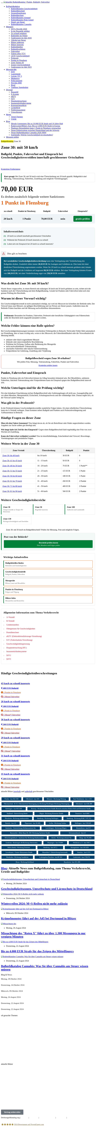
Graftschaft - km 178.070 (81, 857)
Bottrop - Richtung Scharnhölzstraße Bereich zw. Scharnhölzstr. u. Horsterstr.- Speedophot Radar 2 (40, 1072)
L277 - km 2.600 (7, 1102)
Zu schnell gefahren (19, 33)
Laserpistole (15, 74)
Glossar (9, 90)
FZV (13, 99)
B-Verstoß (10, 621)
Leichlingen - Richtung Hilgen (56, 828)
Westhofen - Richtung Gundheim (17, 857)
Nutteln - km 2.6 (10, 823)
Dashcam (16, 1058)
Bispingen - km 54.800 (55, 843)
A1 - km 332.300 (8, 1068)
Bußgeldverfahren (18, 49)
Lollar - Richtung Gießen (57, 823)
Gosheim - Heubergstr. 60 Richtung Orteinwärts (22, 843)
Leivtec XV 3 (16, 76)
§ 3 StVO (13, 1022)
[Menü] (2, 2)
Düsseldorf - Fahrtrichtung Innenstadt (55, 852)
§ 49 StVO (5, 1020)
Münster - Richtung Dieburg (56, 799)
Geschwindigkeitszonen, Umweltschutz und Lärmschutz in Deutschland (46, 888)
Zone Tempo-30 (17, 63)
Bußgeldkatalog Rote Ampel (22, 20)
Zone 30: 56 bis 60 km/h (12, 476)
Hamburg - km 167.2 (50, 847)
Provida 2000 (16, 83)
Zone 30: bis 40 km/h (10, 455)
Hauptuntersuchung (18, 101)
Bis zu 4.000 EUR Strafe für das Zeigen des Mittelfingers (37, 951)
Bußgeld (19, 1047)
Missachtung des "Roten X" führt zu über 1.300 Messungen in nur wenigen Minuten (34, 999)
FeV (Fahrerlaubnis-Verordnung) (19, 640)
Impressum (34, 1118)
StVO (8, 659)
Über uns (24, 1118)
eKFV (13, 96)
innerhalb (17, 791)
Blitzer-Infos (14, 599)
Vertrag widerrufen (12, 1112)
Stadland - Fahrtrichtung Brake (17, 813)
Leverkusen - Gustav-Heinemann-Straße (19, 852)
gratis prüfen (83, 218)
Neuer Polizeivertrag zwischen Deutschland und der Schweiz (35, 130)
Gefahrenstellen (12, 625)
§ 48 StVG (14, 1020)
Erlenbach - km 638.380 (84, 804)
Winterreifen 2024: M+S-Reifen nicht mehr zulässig (34, 903)
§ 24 (15, 1051)
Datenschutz (61, 1118)
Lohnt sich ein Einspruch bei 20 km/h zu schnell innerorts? (30, 244)
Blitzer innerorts (17, 45)
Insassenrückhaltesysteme (21, 103)
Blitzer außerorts (17, 42)
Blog (8, 121)
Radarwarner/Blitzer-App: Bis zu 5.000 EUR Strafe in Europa (35, 126)
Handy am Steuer (18, 22)
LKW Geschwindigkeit (20, 56)
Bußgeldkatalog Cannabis (21, 24)
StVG (8, 655)
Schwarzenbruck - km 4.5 (77, 833)
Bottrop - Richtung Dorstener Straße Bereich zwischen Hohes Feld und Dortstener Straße (61, 809)
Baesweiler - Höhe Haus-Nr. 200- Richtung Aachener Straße (30, 833)
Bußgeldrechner (17, 15)
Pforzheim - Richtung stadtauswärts (17, 818)
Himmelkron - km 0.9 (83, 828)
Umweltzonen (16, 112)
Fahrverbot (15, 51)
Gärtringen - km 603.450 (13, 809)
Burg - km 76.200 (85, 838)
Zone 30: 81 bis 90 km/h (12, 491)
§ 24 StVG (5, 1022)
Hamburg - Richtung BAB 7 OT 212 (79, 818)
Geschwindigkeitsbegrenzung (18, 644)
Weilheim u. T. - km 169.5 (81, 843)
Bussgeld (14, 92)
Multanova (15, 78)
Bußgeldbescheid (18, 11)
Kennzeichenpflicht (18, 105)
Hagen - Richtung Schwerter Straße (51, 813)
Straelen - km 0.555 (83, 852)
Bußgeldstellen (17, 47)
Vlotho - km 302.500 (11, 799)
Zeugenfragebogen (18, 13)
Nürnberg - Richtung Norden (12, 1106)
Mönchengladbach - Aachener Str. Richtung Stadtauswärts (24, 838)
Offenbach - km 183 (32, 799)
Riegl (13, 85)
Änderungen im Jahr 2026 (21, 38)
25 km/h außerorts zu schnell (12, 1060)
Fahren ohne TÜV (18, 54)
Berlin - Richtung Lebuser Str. (62, 838)
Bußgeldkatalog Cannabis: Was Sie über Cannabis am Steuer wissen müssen (30, 1011)
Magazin (9, 27)
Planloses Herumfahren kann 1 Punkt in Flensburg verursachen (36, 128)
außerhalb (28, 791)
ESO (13, 72)
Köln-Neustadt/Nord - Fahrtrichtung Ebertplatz (19, 1089)
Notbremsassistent (18, 110)
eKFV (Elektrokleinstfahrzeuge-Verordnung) (24, 636)
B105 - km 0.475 (7, 1085)
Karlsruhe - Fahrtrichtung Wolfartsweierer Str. (21, 828)
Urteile (13, 119)
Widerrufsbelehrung (47, 1118)
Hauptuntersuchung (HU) (16, 648)
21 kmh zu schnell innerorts (12, 1045)
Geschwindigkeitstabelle (15, 573)
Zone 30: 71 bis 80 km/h (12, 486)
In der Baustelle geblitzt (20, 31)
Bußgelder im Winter (19, 36)
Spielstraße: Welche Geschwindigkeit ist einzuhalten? (32, 135)
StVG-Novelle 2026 (19, 29)
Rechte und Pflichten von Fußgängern (16, 1041)
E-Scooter (15, 94)
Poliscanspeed (16, 81)
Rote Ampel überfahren (10, 1028)
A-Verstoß (10, 617)
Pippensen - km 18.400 (32, 823)
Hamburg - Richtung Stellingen (47, 818)
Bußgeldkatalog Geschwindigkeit (24, 9)
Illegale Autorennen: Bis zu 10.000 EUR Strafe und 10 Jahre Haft (37, 124)
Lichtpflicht (15, 108)
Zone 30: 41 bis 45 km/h (12, 461)
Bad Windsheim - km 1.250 (82, 799)
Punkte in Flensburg (19, 60)
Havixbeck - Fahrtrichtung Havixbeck (16, 1081)
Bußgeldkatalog (13, 6)
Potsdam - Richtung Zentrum (12, 1098)
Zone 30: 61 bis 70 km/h (12, 481)
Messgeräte (11, 69)
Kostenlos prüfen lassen (48, 365)
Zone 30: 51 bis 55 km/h (12, 471)
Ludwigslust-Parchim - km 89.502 (50, 857)
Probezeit (14, 58)
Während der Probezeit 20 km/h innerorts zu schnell (27, 240)
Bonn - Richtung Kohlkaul (25, 862)
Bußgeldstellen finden (15, 564)
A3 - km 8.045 (7, 1077)
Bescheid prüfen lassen (48, 544)
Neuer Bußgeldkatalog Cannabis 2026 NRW (28, 133)
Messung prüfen (12, 137)
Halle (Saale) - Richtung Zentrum (19, 847)
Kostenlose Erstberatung (10, 169)
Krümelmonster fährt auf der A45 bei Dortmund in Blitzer (38, 918)
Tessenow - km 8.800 (82, 813)
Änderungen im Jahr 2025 (21, 67)
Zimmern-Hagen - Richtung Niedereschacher (19, 1094)
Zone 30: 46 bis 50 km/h (12, 466)
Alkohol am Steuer (18, 40)
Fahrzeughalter (7, 1051)
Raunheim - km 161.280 (72, 862)
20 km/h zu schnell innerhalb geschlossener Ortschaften (29, 236)
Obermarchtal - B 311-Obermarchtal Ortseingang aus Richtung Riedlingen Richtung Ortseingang (36, 804)
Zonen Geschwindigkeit (20, 65)
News (8, 114)
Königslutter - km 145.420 (80, 847)
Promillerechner (12, 632)
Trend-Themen (17, 117)
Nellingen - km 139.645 (83, 823)
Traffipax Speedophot (19, 87)
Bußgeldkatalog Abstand (20, 18)
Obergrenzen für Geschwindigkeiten (20, 629)
